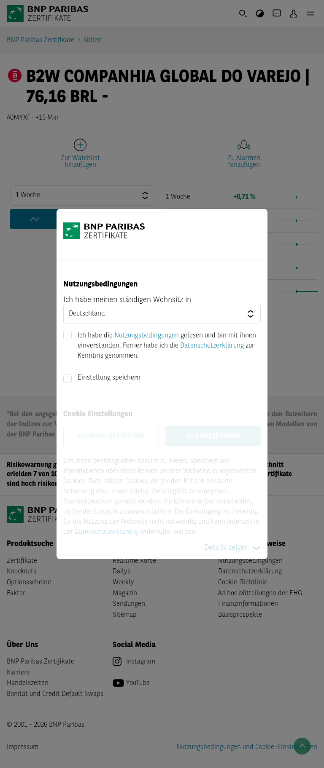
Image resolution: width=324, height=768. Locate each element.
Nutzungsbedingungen (146, 335)
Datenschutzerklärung (212, 346)
